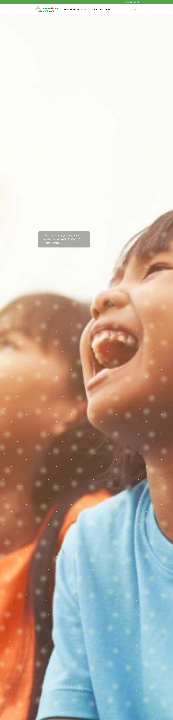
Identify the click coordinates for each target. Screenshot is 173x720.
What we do (77, 9)
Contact (107, 9)
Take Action (87, 9)
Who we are (68, 9)
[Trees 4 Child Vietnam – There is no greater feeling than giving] (47, 9)
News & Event (98, 9)
